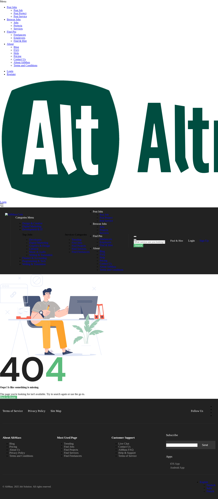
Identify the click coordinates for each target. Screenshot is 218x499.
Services (18, 28)
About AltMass (22, 62)
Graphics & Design (39, 245)
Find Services (71, 452)
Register (11, 74)
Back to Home (8, 397)
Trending (69, 443)
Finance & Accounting (34, 258)
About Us (14, 449)
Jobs (16, 22)
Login (10, 71)
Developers (35, 239)
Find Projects (71, 449)
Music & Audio (37, 251)
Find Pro (11, 31)
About (10, 44)
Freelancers (20, 34)
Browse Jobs (14, 19)
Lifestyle (33, 248)
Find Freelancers (73, 455)
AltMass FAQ (126, 449)
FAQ (16, 50)
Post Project (20, 13)
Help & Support (127, 452)
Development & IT (32, 229)
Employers (19, 37)
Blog (16, 47)
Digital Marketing (31, 226)
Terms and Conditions (25, 65)
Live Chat (123, 443)
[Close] (135, 239)
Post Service (20, 16)
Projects (18, 25)
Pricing (17, 56)
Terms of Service (127, 455)
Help (16, 53)
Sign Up (204, 240)
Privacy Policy (17, 452)
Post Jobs (12, 7)
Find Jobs (69, 446)
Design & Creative (32, 223)
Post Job (18, 10)
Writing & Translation (40, 254)
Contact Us (20, 59)
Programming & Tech (34, 261)
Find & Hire (20, 40)
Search (138, 245)
